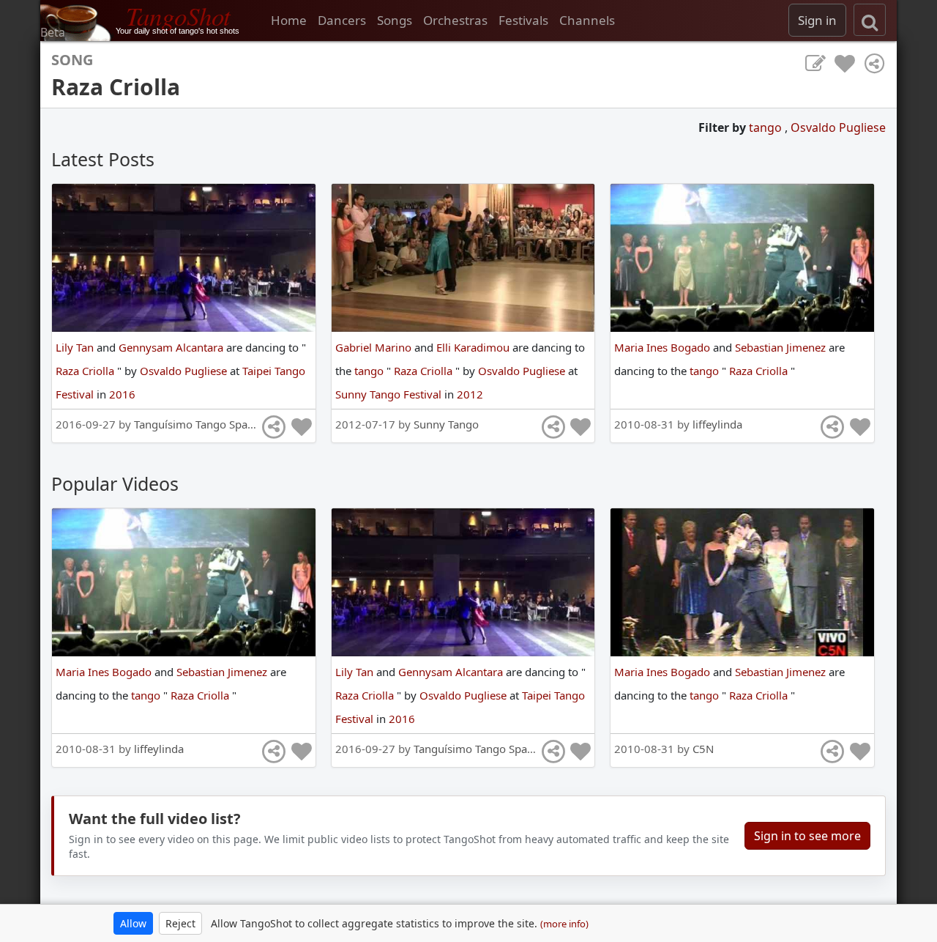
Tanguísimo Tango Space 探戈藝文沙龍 (230, 424)
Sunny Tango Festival (389, 394)
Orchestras (455, 20)
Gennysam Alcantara (172, 347)
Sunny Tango (446, 424)
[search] (870, 20)
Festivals (523, 20)
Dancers (342, 20)
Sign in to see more (807, 836)
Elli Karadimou (474, 347)
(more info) (564, 923)
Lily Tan (76, 347)
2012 (470, 394)
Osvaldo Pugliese (838, 127)
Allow (133, 923)
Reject (180, 923)
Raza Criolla (86, 370)
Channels (587, 20)
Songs (394, 20)
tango (767, 127)
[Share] (874, 63)
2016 (122, 394)
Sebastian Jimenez (782, 347)
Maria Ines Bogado (663, 347)
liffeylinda (717, 424)
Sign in (817, 20)
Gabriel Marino (374, 347)
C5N (703, 748)
